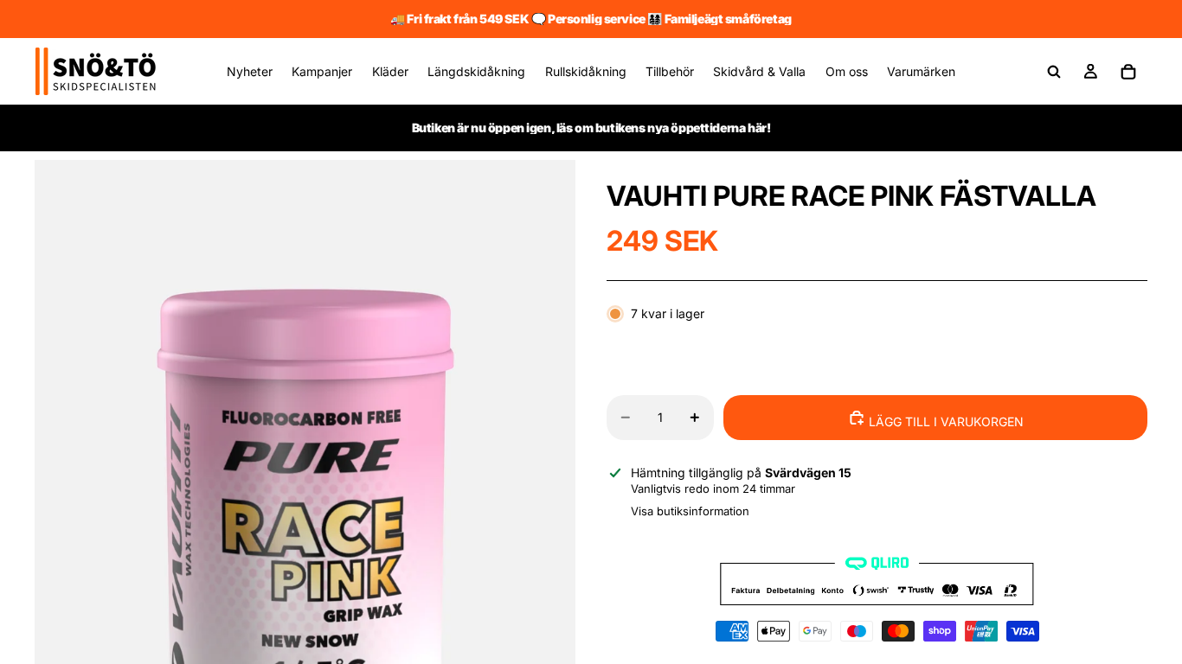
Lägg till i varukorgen (944, 421)
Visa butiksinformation (690, 511)
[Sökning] (1054, 72)
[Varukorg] (1128, 72)
